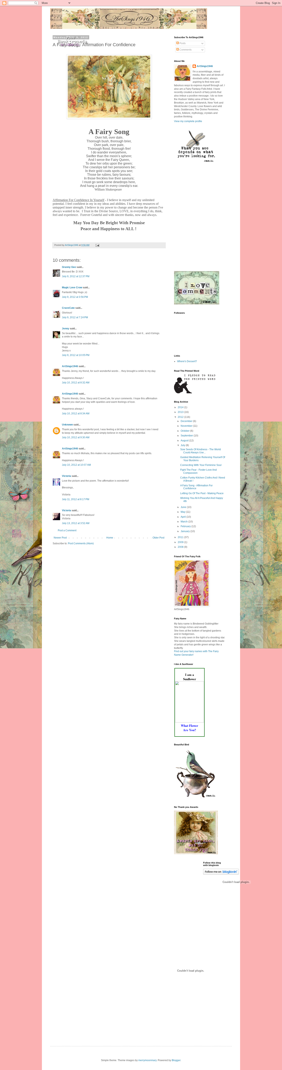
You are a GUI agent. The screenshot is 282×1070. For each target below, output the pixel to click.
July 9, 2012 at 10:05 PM (75, 355)
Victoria (66, 476)
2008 (181, 547)
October (185, 430)
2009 (181, 542)
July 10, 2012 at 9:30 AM (75, 437)
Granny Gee (69, 267)
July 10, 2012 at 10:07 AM (76, 464)
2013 (181, 412)
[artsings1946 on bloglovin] (221, 873)
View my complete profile (188, 121)
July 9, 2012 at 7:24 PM (75, 317)
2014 (181, 407)
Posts (182, 43)
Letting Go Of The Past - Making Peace (202, 493)
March (184, 521)
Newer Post (60, 537)
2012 (181, 417)
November (187, 425)
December (187, 421)
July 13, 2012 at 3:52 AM (75, 523)
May (183, 511)
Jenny (65, 328)
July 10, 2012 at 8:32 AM (75, 382)
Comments (185, 49)
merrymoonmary (147, 1060)
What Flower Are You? (189, 727)
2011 (181, 537)
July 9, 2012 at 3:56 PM (75, 297)
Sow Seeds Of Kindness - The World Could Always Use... (200, 451)
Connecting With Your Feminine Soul (201, 465)
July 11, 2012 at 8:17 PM (75, 499)
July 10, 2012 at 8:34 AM (75, 413)
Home (109, 537)
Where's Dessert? (187, 361)
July (183, 445)
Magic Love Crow (72, 287)
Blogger (176, 1060)
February (186, 526)
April (183, 516)
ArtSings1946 (70, 366)
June (184, 507)
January (185, 531)
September (187, 435)
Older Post (158, 537)
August (185, 440)
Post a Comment (67, 530)
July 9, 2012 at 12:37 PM (75, 276)
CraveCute (68, 307)
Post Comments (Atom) (81, 543)
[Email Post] (97, 245)
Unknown (67, 424)
